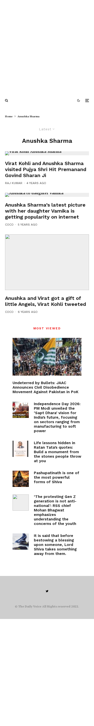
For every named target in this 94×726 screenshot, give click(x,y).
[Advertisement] (47, 47)
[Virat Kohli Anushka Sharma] (47, 153)
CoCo (9, 224)
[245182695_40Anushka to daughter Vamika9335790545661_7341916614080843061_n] (47, 195)
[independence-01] (21, 410)
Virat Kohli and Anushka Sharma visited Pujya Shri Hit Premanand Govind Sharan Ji (45, 169)
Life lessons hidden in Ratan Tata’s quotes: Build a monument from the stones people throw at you (57, 452)
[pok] (47, 357)
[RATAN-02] (21, 449)
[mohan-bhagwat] (21, 502)
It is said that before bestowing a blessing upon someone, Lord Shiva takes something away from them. (55, 544)
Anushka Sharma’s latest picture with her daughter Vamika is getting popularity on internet (45, 211)
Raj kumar (13, 183)
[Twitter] (47, 591)
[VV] (47, 262)
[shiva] (21, 479)
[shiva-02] (21, 541)
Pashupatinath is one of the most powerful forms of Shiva (56, 477)
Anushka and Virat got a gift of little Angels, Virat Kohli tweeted (45, 301)
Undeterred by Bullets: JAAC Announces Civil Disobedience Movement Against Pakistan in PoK (45, 387)
